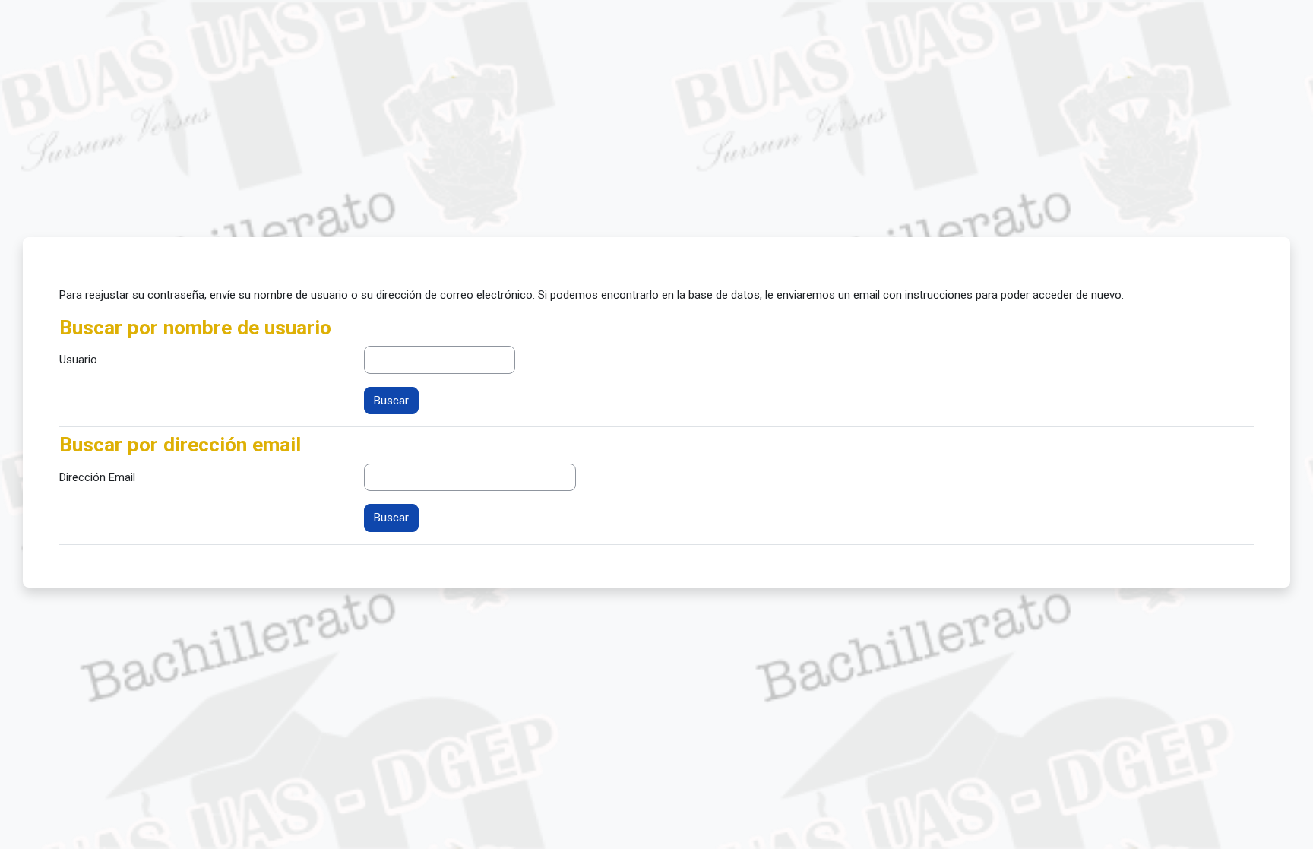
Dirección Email (97, 477)
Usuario (78, 359)
